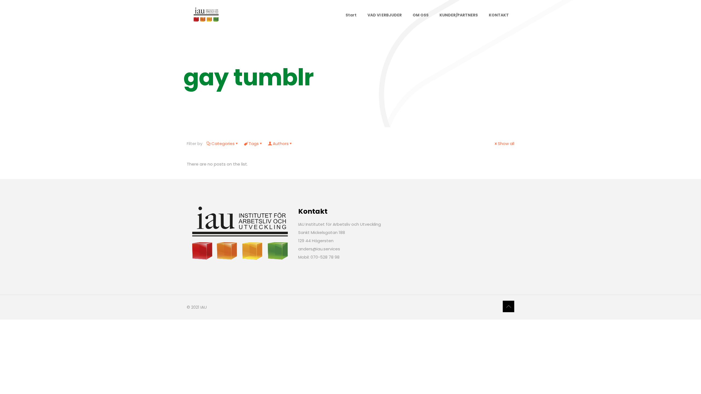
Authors (281, 143)
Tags (254, 143)
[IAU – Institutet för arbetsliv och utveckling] (206, 15)
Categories (223, 143)
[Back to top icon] (508, 306)
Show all (506, 143)
